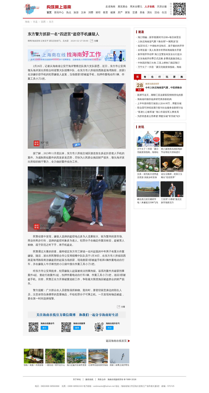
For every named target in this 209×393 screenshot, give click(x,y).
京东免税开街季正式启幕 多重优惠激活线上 (160, 58)
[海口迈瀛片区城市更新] (76, 356)
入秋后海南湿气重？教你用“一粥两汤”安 (158, 41)
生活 (164, 12)
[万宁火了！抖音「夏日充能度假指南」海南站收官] (148, 139)
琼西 (43, 21)
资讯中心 (59, 12)
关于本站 (77, 379)
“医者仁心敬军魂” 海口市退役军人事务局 (158, 112)
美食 (142, 12)
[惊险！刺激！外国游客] (33, 356)
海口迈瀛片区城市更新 (76, 365)
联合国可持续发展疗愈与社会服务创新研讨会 (160, 107)
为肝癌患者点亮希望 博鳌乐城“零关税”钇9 (158, 116)
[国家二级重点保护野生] (119, 356)
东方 (51, 21)
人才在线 (149, 6)
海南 (27, 21)
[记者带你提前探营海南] (98, 356)
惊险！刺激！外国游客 (33, 365)
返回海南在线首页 (116, 340)
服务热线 (89, 379)
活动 (156, 12)
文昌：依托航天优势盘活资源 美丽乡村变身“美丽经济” (147, 177)
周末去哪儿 (136, 6)
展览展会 (123, 6)
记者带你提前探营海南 (98, 365)
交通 (134, 12)
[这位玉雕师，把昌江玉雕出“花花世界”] (172, 164)
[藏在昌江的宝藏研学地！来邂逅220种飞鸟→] (148, 189)
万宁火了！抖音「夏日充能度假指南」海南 (159, 67)
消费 (90, 12)
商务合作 (102, 379)
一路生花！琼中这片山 (55, 365)
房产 (120, 12)
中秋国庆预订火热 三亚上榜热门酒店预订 (159, 62)
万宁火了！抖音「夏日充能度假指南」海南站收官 (147, 152)
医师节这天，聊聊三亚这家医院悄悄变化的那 (160, 95)
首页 (49, 12)
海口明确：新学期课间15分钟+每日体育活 (159, 37)
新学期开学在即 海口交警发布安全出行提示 (160, 54)
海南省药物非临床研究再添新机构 (154, 99)
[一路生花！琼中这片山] (55, 356)
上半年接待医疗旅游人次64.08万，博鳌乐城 (159, 103)
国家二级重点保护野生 (119, 365)
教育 (105, 12)
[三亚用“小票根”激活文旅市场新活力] (172, 189)
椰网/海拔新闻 (34, 41)
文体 (83, 12)
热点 (68, 12)
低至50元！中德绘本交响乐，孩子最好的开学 (161, 45)
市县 (35, 21)
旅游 (76, 12)
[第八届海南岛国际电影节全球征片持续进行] (172, 139)
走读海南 (110, 6)
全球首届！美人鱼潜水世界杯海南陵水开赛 (159, 50)
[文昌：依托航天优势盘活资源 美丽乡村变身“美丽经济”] (148, 164)
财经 (98, 12)
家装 (127, 12)
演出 (149, 12)
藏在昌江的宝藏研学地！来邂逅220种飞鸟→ (147, 202)
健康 (112, 12)
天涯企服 (162, 6)
